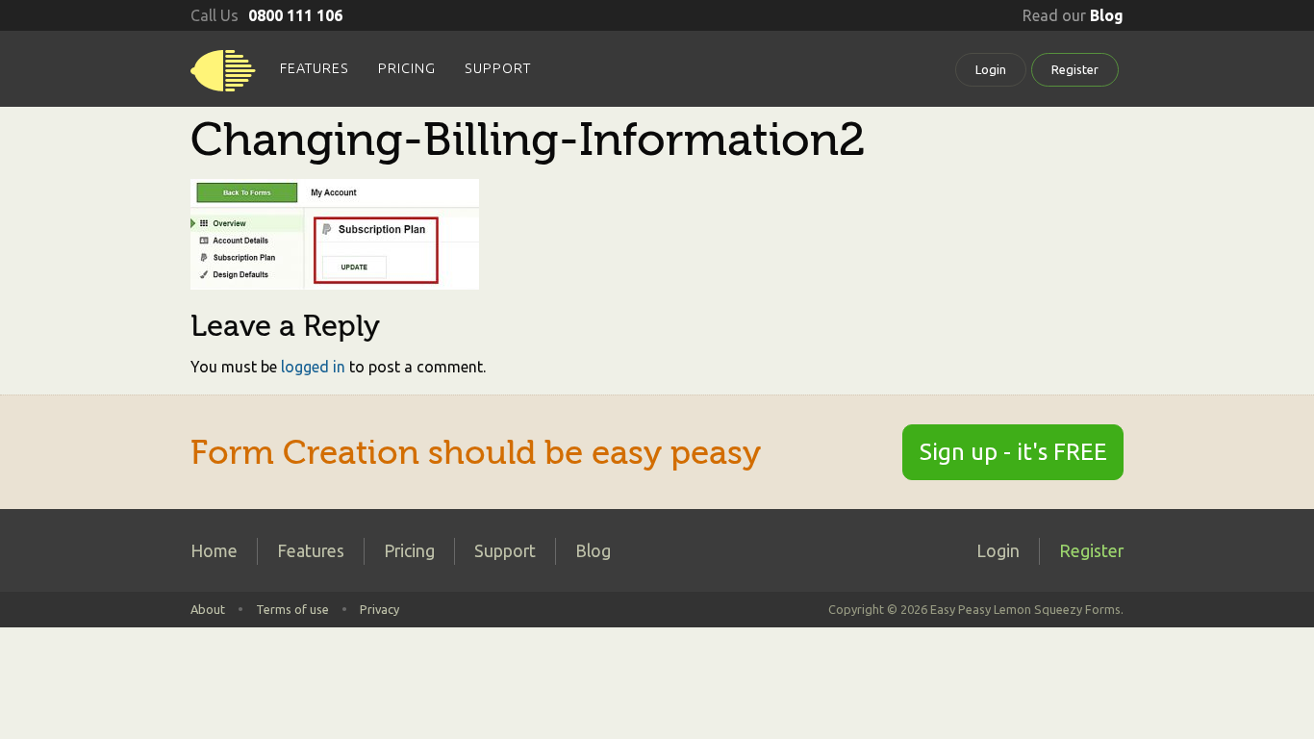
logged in (313, 366)
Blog (593, 551)
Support (498, 68)
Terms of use (292, 609)
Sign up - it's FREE (1013, 452)
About (207, 609)
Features (314, 68)
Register (1075, 69)
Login (990, 69)
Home (214, 551)
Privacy (379, 609)
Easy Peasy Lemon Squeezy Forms (223, 77)
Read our (1073, 15)
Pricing (407, 68)
